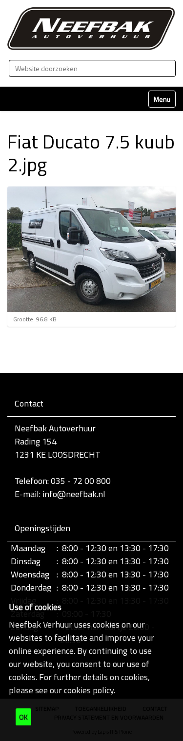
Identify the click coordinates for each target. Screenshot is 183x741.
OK (23, 717)
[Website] (91, 28)
